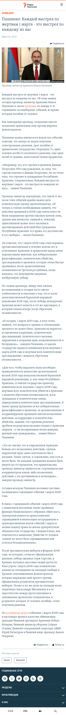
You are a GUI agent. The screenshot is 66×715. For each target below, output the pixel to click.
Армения (8, 13)
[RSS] (33, 679)
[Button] (57, 44)
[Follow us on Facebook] (5, 679)
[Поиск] (55, 711)
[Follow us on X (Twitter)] (12, 679)
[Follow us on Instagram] (26, 679)
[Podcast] (40, 679)
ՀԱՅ (10, 711)
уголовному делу (16, 613)
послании (31, 106)
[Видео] (40, 711)
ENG (25, 711)
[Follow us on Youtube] (19, 679)
